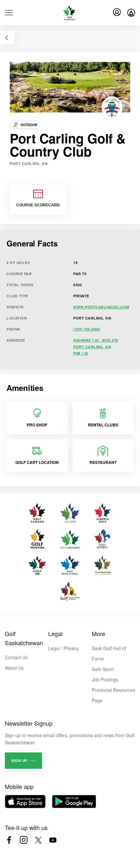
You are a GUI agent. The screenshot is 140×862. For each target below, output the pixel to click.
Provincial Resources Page (113, 695)
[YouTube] (53, 840)
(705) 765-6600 (86, 329)
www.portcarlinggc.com (101, 307)
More (98, 633)
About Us (14, 667)
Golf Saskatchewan (24, 638)
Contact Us (16, 657)
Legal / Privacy (63, 648)
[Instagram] (24, 840)
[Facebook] (9, 840)
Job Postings (105, 679)
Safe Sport (103, 669)
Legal (55, 633)
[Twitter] (38, 840)
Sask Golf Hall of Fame (109, 653)
